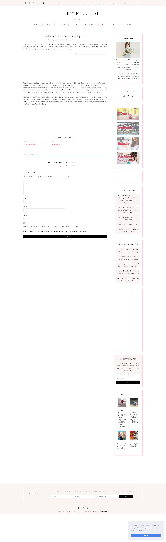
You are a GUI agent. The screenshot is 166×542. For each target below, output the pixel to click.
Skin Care (38, 154)
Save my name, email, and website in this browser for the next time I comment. (51, 226)
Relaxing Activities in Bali (128, 224)
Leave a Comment (74, 40)
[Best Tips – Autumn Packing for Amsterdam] (122, 436)
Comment (27, 181)
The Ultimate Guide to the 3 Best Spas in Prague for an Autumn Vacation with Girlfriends (121, 418)
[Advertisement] (65, 88)
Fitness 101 (83, 14)
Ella (119, 249)
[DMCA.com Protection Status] (102, 511)
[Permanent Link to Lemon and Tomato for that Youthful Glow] (65, 144)
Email (25, 206)
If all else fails (71, 166)
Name (26, 198)
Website (26, 215)
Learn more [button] (142, 530)
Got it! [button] (146, 535)
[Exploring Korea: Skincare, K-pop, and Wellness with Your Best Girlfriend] (134, 403)
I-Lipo (60, 166)
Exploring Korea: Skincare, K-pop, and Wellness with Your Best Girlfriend (128, 210)
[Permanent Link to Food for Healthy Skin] (37, 144)
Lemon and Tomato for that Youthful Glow (65, 140)
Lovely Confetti (90, 511)
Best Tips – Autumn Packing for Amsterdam (121, 445)
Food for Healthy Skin (37, 141)
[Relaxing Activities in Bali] (134, 436)
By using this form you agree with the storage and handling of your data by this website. (57, 231)
